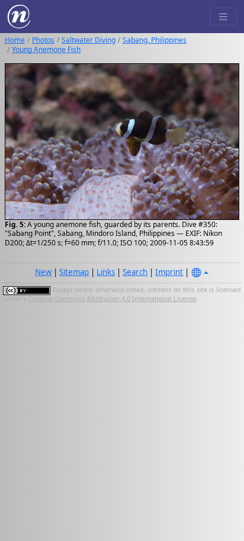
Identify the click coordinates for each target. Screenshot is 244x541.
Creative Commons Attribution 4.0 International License (112, 298)
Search (135, 272)
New (43, 272)
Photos (43, 40)
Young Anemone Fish (46, 49)
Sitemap (74, 272)
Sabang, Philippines (155, 40)
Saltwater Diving (88, 40)
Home (15, 40)
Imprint (169, 272)
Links (106, 272)
